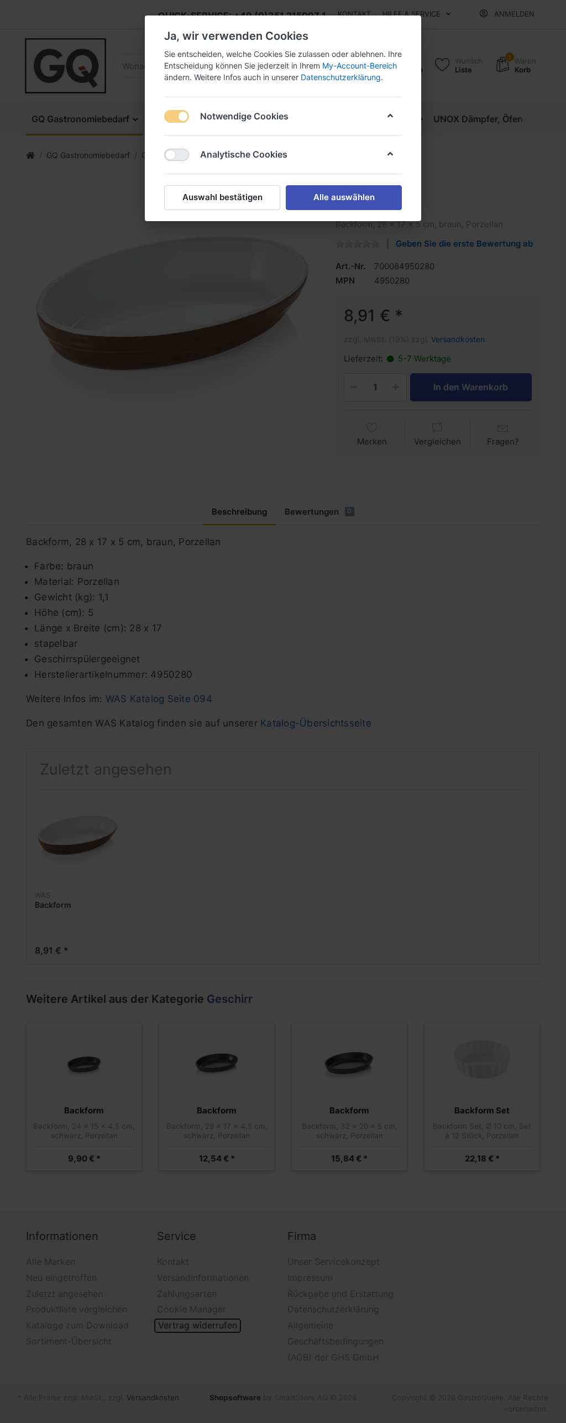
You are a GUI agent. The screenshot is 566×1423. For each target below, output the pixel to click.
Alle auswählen (344, 197)
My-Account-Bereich (359, 65)
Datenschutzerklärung (341, 77)
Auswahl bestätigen (222, 197)
